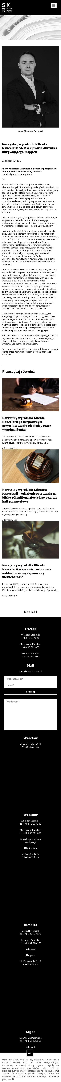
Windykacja (30, 842)
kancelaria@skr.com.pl (31, 671)
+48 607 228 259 (32, 943)
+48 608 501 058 (30, 647)
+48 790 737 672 (30, 656)
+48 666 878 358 (32, 1040)
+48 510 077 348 (30, 637)
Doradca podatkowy (30, 839)
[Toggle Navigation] (54, 5)
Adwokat (30, 949)
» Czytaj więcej (9, 448)
